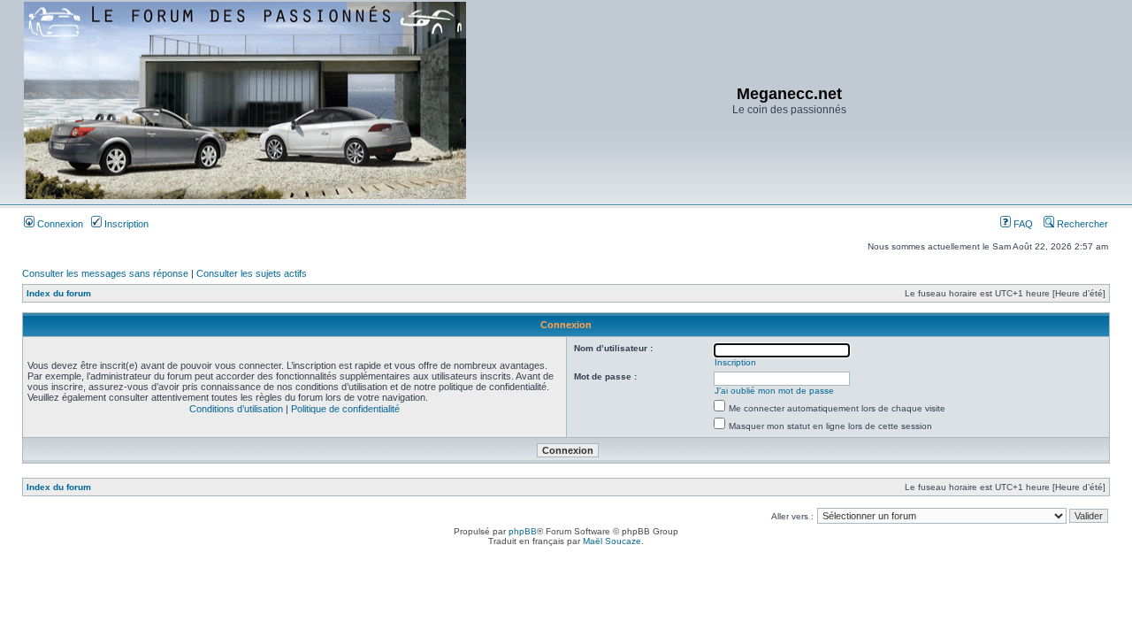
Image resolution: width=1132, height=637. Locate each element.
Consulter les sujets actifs (251, 273)
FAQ (1022, 224)
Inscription (125, 224)
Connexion (58, 224)
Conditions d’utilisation (236, 408)
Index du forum (59, 293)
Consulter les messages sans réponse (105, 273)
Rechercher (1081, 224)
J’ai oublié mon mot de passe (774, 390)
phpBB (523, 531)
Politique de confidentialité (345, 408)
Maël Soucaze (612, 541)
